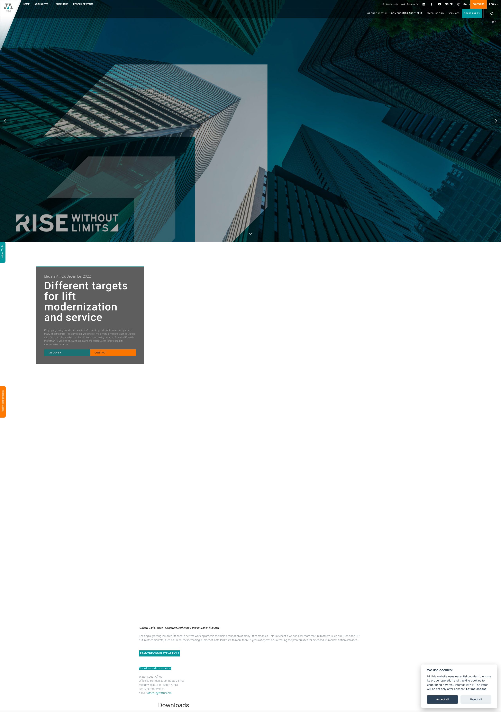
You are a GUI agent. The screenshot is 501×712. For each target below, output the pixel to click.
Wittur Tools (2, 252)
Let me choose (476, 689)
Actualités (41, 4)
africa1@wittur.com (159, 693)
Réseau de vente (83, 4)
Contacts (478, 4)
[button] (5, 121)
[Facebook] (432, 4)
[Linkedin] (424, 4)
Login (492, 4)
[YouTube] (440, 4)
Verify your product (2, 401)
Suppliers (62, 4)
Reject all (476, 699)
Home (26, 4)
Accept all (442, 699)
